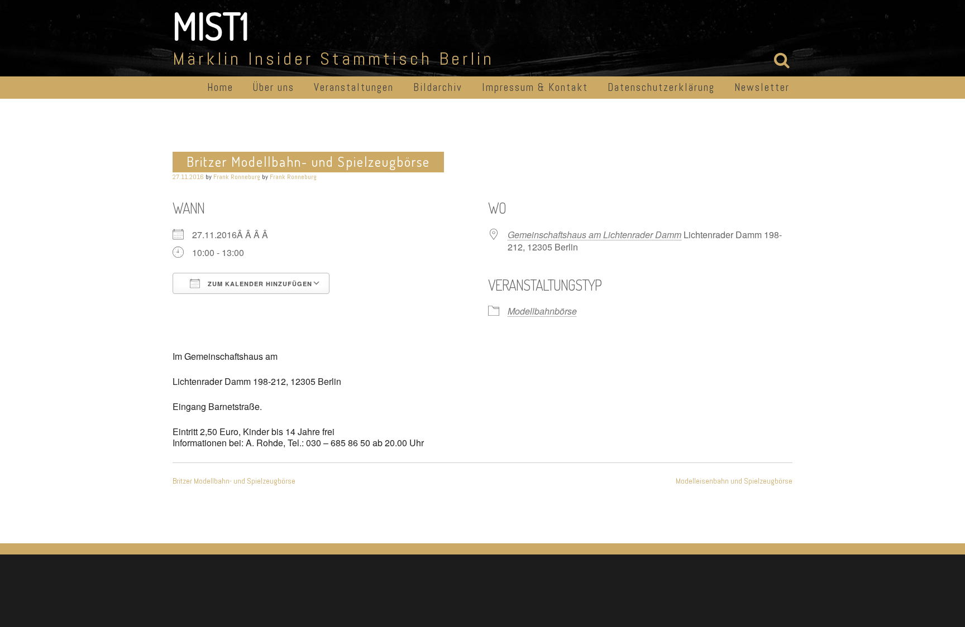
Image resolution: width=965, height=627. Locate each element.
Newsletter (762, 87)
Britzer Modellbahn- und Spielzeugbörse (234, 481)
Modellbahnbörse (542, 311)
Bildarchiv (437, 87)
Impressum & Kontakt (535, 87)
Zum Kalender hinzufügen (259, 283)
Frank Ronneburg (236, 176)
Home (220, 87)
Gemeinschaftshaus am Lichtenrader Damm (594, 234)
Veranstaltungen (354, 87)
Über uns (273, 87)
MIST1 (211, 25)
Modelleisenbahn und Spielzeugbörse (734, 481)
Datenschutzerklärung (661, 87)
